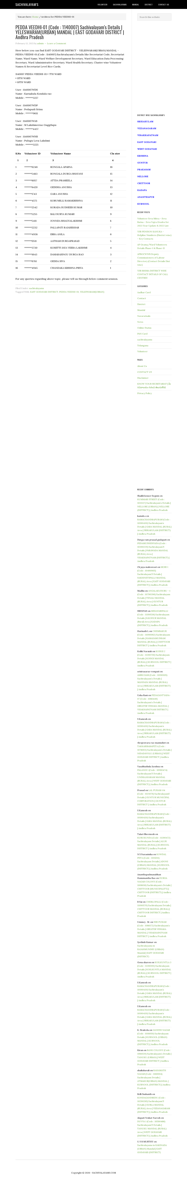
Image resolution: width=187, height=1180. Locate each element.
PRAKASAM (144, 169)
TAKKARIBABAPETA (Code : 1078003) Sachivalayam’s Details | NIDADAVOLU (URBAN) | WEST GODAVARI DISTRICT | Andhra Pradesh (154, 753)
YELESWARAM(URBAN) (92, 291)
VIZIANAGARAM (146, 128)
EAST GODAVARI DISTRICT (44, 291)
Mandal (141, 310)
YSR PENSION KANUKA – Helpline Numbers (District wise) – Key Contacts (154, 235)
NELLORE (142, 176)
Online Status (144, 327)
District (141, 304)
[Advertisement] (154, 67)
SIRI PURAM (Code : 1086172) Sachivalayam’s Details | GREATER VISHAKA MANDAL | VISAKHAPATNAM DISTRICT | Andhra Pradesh (153, 929)
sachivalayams (36, 288)
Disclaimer (143, 377)
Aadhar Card (144, 292)
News (140, 321)
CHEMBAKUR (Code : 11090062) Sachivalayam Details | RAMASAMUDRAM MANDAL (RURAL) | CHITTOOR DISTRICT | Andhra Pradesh (153, 638)
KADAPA (142, 190)
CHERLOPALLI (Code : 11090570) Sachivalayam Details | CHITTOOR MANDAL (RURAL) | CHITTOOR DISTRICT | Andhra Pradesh (154, 908)
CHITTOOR (143, 183)
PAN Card (142, 333)
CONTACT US (144, 372)
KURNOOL (143, 203)
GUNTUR (142, 162)
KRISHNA (142, 155)
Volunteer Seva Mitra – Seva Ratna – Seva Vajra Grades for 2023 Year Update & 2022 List (153, 222)
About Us (142, 366)
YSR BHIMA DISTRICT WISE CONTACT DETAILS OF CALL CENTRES (152, 274)
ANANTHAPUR (145, 197)
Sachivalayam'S (26, 4)
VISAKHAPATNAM (147, 135)
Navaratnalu (143, 316)
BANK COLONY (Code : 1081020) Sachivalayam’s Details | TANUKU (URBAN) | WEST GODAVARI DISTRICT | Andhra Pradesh (154, 1057)
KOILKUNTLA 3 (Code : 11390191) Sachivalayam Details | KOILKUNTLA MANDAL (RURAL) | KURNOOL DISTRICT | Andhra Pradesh (154, 969)
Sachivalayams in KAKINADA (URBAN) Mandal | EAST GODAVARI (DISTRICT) (152, 1149)
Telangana (142, 345)
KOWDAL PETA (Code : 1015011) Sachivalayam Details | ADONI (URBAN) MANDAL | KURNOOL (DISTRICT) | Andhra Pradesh (153, 861)
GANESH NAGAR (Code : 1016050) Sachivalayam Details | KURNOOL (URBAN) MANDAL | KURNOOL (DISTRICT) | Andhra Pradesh (153, 1037)
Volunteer (142, 351)
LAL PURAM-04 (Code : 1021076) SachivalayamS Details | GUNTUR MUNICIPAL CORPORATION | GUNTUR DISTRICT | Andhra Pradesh (153, 797)
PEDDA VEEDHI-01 (69, 291)
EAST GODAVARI (146, 142)
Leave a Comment (56, 43)
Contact (141, 298)
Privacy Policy (144, 393)
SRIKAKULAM (145, 121)
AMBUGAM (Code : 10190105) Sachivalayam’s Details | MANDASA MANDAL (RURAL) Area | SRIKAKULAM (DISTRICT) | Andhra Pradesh (154, 682)
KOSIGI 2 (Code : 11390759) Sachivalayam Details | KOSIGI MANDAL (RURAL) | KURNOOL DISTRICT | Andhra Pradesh (154, 658)
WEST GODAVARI (147, 149)
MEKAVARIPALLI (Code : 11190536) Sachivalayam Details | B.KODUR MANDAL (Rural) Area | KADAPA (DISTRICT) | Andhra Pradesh (153, 618)
